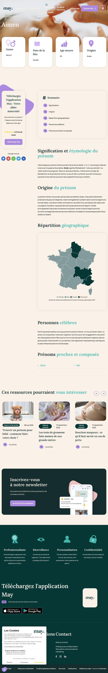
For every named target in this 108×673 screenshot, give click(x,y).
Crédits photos (72, 669)
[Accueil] (8, 8)
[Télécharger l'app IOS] (12, 611)
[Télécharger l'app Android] (32, 611)
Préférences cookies (85, 669)
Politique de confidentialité (26, 669)
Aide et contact (62, 642)
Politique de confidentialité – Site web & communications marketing (67, 649)
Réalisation (99, 669)
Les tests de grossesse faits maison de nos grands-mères (52, 436)
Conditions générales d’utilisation (46, 669)
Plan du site (62, 669)
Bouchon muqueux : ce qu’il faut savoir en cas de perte (90, 436)
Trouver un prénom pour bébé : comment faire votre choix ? (17, 433)
